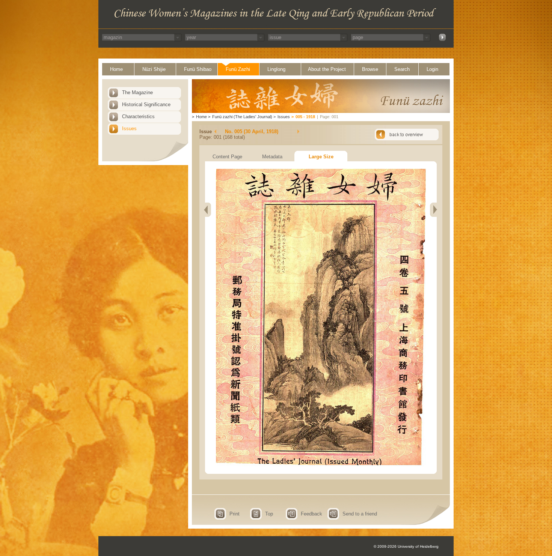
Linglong (276, 69)
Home (116, 69)
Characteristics (138, 116)
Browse (370, 69)
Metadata (272, 156)
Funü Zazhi (238, 69)
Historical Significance (146, 104)
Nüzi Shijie (154, 69)
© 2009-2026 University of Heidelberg (406, 546)
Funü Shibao (197, 69)
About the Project (327, 69)
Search (402, 69)
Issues (129, 128)
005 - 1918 (305, 116)
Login (432, 69)
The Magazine (137, 92)
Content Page (227, 156)
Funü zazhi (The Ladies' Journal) (242, 116)
